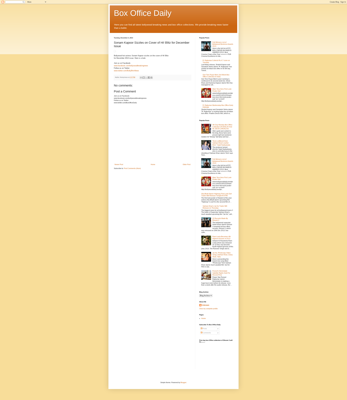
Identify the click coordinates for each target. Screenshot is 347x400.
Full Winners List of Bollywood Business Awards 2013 (222, 44)
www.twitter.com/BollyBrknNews (126, 71)
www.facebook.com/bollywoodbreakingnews (131, 66)
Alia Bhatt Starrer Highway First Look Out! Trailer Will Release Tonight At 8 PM (216, 195)
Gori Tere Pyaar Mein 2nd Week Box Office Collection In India (216, 76)
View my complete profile (208, 309)
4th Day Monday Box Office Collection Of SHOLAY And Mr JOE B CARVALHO (222, 127)
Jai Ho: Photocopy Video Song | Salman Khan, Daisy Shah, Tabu (222, 255)
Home (153, 164)
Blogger (183, 382)
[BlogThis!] (143, 77)
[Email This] (141, 77)
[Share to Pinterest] (151, 77)
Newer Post (119, 164)
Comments (206, 333)
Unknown (205, 305)
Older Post (186, 164)
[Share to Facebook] (148, 77)
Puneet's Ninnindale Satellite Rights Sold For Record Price (221, 273)
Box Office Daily (142, 13)
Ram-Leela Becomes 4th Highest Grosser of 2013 (221, 237)
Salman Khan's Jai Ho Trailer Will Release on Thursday (215, 207)
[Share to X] (146, 77)
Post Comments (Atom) (132, 168)
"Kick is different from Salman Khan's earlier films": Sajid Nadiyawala (221, 143)
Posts (204, 329)
